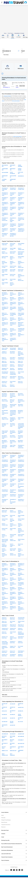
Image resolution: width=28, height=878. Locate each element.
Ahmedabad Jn (6, 87)
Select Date (22, 85)
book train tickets (7, 95)
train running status (16, 100)
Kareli (17, 87)
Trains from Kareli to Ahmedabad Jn (10, 696)
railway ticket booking (17, 136)
